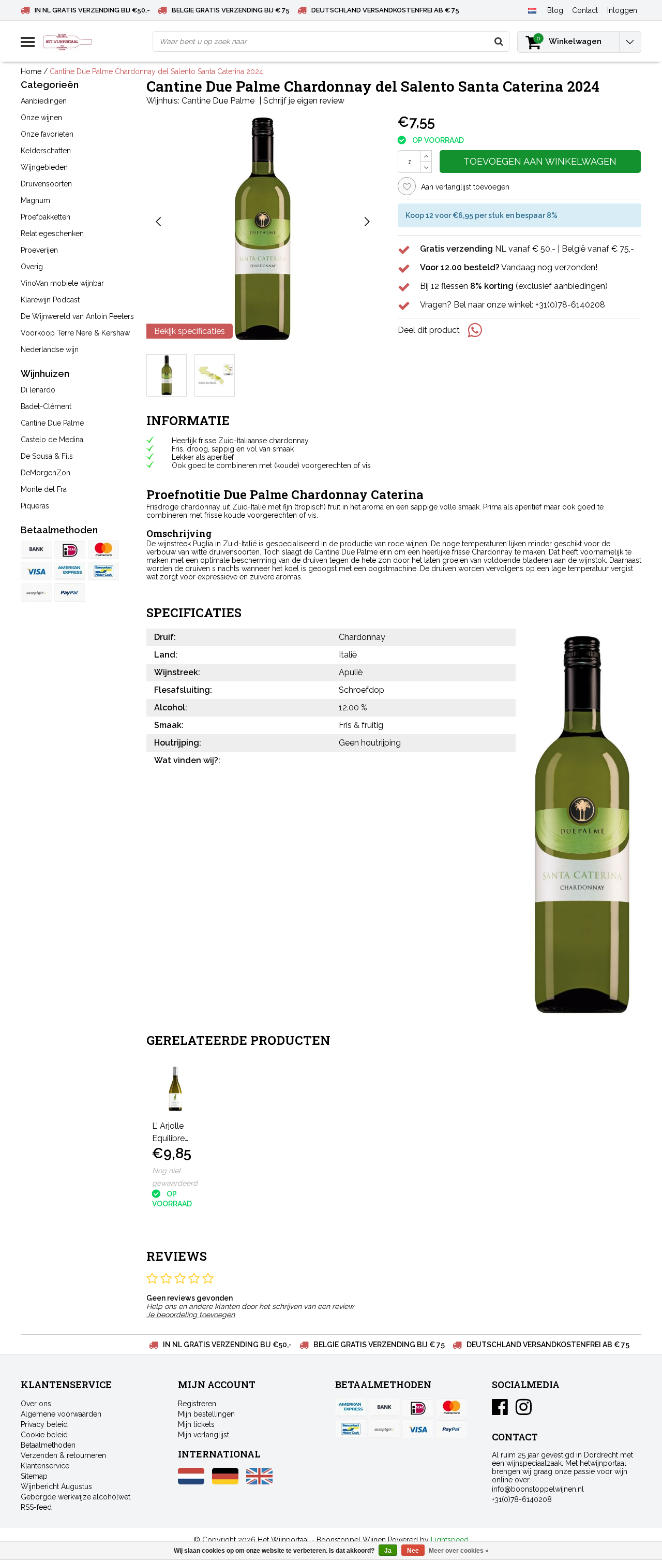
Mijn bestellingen (206, 1414)
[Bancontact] (103, 571)
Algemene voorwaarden (61, 1414)
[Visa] (36, 571)
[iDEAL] (69, 550)
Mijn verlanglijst (203, 1435)
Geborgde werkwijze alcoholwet (75, 1497)
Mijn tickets (196, 1424)
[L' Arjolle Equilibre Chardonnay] (175, 1089)
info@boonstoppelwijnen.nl (538, 1489)
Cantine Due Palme (218, 101)
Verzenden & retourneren (63, 1455)
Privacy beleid (44, 1424)
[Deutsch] (225, 1482)
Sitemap (34, 1476)
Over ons (36, 1403)
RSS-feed (36, 1507)
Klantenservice (45, 1466)
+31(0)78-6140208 (522, 1499)
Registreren (197, 1403)
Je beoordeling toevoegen (190, 1314)
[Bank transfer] (36, 550)
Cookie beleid (44, 1435)
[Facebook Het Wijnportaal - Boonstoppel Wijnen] (500, 1411)
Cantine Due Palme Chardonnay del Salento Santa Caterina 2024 (156, 71)
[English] (259, 1482)
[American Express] (69, 571)
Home (31, 71)
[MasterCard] (103, 550)
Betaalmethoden (48, 1445)
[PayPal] (36, 592)
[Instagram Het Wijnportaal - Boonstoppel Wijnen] (524, 1411)
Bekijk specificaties (189, 331)
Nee (413, 1550)
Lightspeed (450, 1540)
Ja (388, 1550)
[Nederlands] (531, 10)
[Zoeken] (498, 41)
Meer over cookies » (459, 1550)
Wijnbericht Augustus (56, 1486)
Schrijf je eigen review (303, 101)
